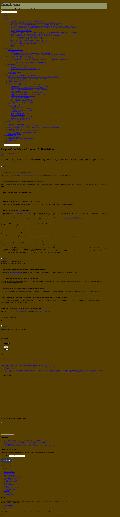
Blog (5, 16)
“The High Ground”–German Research (19, 56)
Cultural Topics (15, 111)
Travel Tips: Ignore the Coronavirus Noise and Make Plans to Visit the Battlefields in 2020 (29, 445)
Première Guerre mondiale (17, 371)
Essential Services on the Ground (20, 118)
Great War (89, 370)
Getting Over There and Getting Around (22, 108)
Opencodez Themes (56, 512)
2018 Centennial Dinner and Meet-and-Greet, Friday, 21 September (30, 86)
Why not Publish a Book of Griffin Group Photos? (22, 132)
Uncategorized (8, 492)
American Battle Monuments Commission (25, 370)
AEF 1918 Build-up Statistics (19, 51)
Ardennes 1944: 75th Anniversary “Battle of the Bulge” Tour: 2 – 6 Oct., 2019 (29, 78)
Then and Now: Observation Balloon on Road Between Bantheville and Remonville (24, 365)
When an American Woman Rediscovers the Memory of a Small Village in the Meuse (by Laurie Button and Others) (43, 27)
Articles (10, 20)
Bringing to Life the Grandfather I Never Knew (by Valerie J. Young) (30, 34)
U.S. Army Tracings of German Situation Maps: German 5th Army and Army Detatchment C (33, 127)
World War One (61, 371)
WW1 (68, 371)
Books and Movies (9, 472)
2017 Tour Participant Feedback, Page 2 (22, 99)
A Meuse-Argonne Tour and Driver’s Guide (23, 43)
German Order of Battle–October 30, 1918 (23, 58)
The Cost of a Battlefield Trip (19, 119)
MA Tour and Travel (10, 73)
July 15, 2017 (4, 153)
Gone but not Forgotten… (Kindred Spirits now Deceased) (27, 21)
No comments (4, 155)
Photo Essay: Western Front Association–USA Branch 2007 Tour (29, 40)
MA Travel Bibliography (14, 104)
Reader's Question (9, 484)
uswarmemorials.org (15, 272)
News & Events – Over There (12, 476)
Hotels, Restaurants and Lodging (20, 113)
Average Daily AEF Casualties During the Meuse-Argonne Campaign (30, 53)
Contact (6, 142)
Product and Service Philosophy (16, 124)
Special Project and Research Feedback (22, 102)
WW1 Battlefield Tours (76, 371)
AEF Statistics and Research (15, 50)
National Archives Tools (14, 72)
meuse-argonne (5, 371)
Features (6, 18)
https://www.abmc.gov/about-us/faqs (73, 218)
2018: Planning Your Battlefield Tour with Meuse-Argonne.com (29, 89)
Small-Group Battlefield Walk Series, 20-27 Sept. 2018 (26, 85)
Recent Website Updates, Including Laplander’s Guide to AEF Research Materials (27, 441)
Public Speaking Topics (14, 134)
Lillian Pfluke (96, 370)
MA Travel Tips (12, 105)
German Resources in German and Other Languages (25, 69)
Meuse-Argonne (10, 4)
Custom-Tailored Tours (14, 81)
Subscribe (6, 460)
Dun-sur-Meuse (81, 370)
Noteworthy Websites (10, 481)
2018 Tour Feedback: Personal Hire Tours (23, 96)
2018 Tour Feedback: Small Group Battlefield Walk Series (27, 92)
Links (12, 70)
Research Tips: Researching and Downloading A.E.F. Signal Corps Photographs (26, 442)
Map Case (10, 46)
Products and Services (10, 123)
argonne (60, 370)
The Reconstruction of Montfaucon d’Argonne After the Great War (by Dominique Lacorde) (37, 23)
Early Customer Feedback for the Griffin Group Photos (23, 130)
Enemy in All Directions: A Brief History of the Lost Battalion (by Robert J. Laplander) (35, 35)
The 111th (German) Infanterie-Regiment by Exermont (26, 61)
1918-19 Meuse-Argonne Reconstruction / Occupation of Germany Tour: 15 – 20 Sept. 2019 (33, 77)
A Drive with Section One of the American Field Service (27, 37)
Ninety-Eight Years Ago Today (12, 480)
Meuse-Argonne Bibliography (19, 65)
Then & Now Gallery (10, 489)
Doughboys (73, 370)
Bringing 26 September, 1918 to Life (21, 31)
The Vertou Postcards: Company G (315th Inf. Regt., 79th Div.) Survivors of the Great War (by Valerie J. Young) (42, 26)
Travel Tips (7, 491)
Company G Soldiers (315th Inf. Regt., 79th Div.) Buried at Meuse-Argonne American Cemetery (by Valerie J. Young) (44, 32)
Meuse (103, 370)
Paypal (64, 501)
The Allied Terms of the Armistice (20, 29)
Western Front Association (41, 371)
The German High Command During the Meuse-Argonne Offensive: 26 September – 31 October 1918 (39, 59)
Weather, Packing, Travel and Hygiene (22, 110)
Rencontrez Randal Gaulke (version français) (20, 138)
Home (6, 15)
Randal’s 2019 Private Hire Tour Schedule (19, 80)
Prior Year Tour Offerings (15, 83)
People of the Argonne (7, 368)
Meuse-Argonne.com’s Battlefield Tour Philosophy (22, 75)
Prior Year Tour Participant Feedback (21, 100)
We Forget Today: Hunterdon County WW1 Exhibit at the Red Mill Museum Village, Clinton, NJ (28, 367)
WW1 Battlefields (89, 371)
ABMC (11, 370)
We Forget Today (9, 494)
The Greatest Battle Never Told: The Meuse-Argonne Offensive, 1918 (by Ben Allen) (35, 39)
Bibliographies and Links (15, 64)
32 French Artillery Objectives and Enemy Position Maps (23, 126)
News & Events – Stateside (11, 478)
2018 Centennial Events (14, 121)
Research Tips (8, 486)
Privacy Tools (8, 509)
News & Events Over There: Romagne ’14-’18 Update (19, 444)
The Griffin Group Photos (15, 129)
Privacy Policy (8, 507)
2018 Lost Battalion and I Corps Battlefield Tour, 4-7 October (28, 88)
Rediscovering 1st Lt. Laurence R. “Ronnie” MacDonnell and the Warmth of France (34, 24)
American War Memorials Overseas (28, 175)
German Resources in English (19, 67)
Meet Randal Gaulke (13, 137)
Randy (12, 153)
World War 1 (52, 371)
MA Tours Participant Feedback (16, 91)
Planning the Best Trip (17, 45)
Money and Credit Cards (18, 115)
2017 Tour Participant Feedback (20, 97)
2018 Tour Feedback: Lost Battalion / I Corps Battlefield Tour (28, 94)
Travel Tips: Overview (17, 107)
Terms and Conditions (10, 505)
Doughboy (66, 370)
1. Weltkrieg (4, 370)
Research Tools (8, 48)
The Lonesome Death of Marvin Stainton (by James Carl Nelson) (29, 42)
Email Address (5, 456)
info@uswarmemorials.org (42, 311)
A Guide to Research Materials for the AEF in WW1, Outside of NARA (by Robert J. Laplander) (38, 54)
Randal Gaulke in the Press (15, 140)
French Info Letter (9, 473)
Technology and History (11, 487)
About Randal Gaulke (10, 135)
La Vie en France (9, 475)
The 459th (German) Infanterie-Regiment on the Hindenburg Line (29, 62)
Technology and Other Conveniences (21, 116)
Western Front (29, 371)
